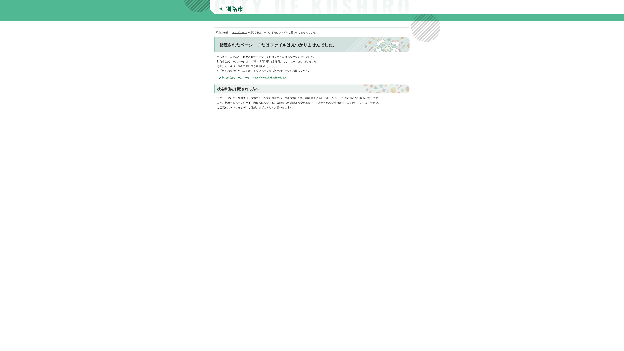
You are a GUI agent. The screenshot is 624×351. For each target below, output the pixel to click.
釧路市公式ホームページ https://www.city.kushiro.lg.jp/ (254, 77)
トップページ (239, 32)
